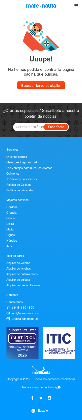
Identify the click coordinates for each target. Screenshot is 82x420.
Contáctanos (14, 302)
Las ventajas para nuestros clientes (29, 168)
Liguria (10, 235)
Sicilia (10, 223)
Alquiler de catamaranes (22, 274)
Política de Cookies (18, 184)
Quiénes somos (16, 156)
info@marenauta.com (26, 313)
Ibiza (9, 246)
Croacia (11, 212)
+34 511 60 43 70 (23, 307)
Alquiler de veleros (18, 263)
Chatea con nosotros (25, 318)
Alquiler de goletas (18, 279)
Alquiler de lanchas (18, 268)
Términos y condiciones (21, 179)
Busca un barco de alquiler (41, 85)
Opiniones (13, 173)
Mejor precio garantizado (22, 162)
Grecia (10, 218)
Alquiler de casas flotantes (23, 285)
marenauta (41, 4)
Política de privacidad (20, 190)
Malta (10, 229)
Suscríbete (56, 126)
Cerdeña (12, 207)
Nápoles (11, 240)
